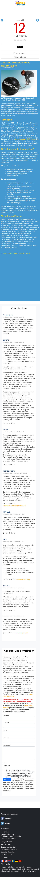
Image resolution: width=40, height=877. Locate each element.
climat (3, 871)
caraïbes (4, 869)
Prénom (6, 738)
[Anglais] (6, 862)
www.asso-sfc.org (23, 579)
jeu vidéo (12, 869)
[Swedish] (13, 862)
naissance (29, 869)
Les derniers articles (8, 838)
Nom (5, 730)
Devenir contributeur (9, 849)
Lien (4, 763)
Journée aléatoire (7, 852)
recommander (21, 53)
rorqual (3, 867)
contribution (21, 57)
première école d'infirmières (25, 139)
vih (22, 871)
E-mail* (6, 723)
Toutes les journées (8, 847)
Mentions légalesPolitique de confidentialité (11, 835)
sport (36, 869)
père (23, 867)
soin (33, 871)
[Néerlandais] (9, 862)
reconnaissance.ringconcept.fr (14, 505)
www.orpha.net (22, 633)
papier (29, 867)
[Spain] (20, 862)
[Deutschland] (16, 862)
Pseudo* (6, 715)
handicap (20, 869)
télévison (11, 867)
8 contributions (7, 67)
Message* (7, 745)
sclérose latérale (13, 871)
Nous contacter (7, 854)
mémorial (27, 871)
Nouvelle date (6, 845)
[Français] (2, 862)
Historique (5, 832)
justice (18, 867)
